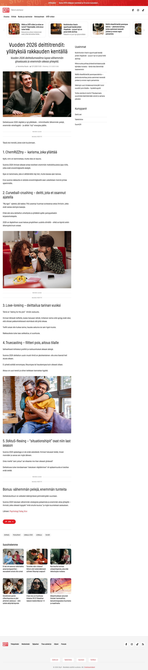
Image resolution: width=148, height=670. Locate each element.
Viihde (13, 17)
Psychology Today (16, 511)
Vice (25, 511)
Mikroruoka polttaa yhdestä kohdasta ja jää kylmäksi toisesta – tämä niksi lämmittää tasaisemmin (90, 66)
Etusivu (6, 17)
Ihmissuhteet (39, 17)
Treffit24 (93, 660)
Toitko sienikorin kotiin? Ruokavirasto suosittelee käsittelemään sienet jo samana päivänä (90, 96)
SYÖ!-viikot (50, 17)
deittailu (6, 535)
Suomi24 (78, 124)
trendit (48, 535)
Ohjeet (56, 644)
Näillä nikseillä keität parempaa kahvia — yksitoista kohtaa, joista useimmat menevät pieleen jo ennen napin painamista (90, 77)
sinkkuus (39, 535)
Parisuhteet (16, 535)
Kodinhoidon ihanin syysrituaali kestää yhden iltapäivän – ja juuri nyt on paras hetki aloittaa (90, 56)
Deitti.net (78, 114)
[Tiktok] (143, 10)
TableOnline (79, 119)
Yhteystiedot (15, 644)
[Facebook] (133, 10)
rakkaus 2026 (28, 535)
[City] (5, 644)
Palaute (63, 644)
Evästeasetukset (89, 667)
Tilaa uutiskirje (46, 644)
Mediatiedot (26, 644)
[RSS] (143, 644)
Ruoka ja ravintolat (25, 17)
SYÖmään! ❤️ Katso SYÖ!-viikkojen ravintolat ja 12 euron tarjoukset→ (74, 3)
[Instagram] (138, 10)
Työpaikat (35, 644)
